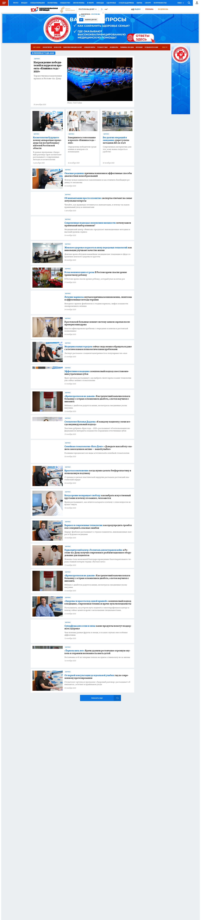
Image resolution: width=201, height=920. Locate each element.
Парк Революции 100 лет (72, 47)
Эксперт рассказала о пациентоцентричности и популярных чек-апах (95, 353)
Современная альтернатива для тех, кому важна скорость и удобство (117, 149)
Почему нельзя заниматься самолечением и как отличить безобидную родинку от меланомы (97, 181)
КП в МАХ (139, 47)
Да (81, 19)
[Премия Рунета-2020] (66, 9)
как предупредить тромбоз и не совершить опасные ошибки (98, 526)
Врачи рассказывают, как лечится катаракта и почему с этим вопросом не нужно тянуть (97, 503)
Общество (65, 3)
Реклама (149, 9)
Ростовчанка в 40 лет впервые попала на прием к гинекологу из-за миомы (97, 657)
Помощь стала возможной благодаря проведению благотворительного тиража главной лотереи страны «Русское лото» (97, 560)
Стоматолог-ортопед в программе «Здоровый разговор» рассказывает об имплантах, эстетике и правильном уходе (97, 683)
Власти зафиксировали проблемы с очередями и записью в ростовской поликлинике (96, 329)
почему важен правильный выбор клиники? (97, 224)
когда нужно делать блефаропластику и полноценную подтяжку (97, 472)
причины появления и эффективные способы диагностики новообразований (98, 174)
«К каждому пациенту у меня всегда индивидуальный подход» (97, 423)
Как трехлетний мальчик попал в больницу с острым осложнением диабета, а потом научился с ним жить (97, 399)
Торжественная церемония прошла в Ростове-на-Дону (48, 77)
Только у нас (102, 47)
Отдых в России (151, 47)
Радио (138, 9)
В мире (90, 3)
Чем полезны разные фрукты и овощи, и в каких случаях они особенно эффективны (96, 633)
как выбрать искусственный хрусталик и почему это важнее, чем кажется (97, 496)
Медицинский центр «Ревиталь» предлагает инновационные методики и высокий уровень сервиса (97, 230)
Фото (15, 3)
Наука (139, 3)
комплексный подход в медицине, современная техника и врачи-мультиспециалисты (97, 602)
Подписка (163, 9)
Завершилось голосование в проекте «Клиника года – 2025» (82, 140)
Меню (4, 3)
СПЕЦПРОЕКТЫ (89, 47)
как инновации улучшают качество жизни (98, 249)
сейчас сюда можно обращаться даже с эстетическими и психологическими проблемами (98, 348)
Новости (57, 47)
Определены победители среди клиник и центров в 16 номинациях (82, 149)
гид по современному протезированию (96, 676)
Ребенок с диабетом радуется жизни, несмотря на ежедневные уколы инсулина (95, 406)
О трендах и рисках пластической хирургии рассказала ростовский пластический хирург (97, 478)
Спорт (148, 3)
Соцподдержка (126, 3)
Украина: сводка (127, 47)
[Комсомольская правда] (44, 9)
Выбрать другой (91, 19)
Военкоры (114, 47)
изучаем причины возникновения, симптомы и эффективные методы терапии (98, 298)
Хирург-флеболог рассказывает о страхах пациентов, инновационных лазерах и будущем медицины (98, 533)
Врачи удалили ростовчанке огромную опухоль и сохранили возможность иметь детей (97, 652)
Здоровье (111, 3)
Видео (24, 3)
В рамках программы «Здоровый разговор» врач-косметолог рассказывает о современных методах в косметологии (47, 156)
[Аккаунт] (197, 3)
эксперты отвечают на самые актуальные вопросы (98, 199)
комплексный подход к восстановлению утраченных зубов (96, 372)
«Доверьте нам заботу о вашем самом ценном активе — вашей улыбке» (98, 447)
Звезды (100, 3)
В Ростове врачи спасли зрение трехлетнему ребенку (95, 273)
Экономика (78, 3)
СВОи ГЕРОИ (47, 47)
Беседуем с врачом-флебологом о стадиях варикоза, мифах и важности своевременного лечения (96, 304)
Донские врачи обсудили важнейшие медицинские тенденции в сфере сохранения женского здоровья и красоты (97, 255)
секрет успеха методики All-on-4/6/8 (116, 140)
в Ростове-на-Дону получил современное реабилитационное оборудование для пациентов (98, 553)
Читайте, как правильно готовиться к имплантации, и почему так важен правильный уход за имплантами (96, 206)
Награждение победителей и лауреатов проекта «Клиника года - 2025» (48, 67)
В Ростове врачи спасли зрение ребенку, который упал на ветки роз (94, 279)
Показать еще (97, 698)
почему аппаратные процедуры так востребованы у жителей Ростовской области (47, 143)
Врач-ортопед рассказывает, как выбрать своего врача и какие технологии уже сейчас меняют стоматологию (97, 379)
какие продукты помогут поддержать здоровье (97, 627)
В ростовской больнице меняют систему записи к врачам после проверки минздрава (97, 323)
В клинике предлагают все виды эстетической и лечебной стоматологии (96, 453)
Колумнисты (160, 3)
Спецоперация (37, 3)
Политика (52, 3)
